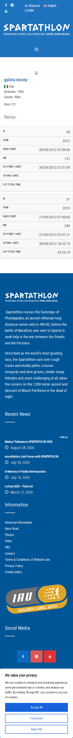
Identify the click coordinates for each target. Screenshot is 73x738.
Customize (36, 718)
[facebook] (6, 5)
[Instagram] (12, 5)
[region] (36, 703)
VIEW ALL (64, 437)
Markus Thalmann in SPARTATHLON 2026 (29, 442)
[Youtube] (6, 11)
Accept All (37, 707)
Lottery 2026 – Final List (19, 486)
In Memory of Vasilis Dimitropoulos (25, 471)
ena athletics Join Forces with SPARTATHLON (31, 456)
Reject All (36, 729)
